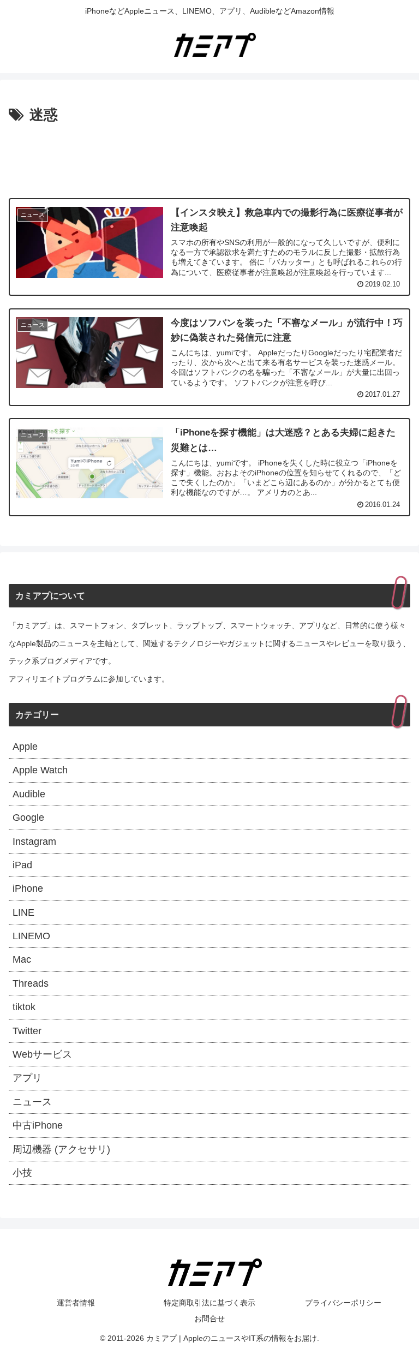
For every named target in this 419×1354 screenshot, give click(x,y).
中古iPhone (38, 1125)
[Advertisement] (209, 157)
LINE (23, 912)
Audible (29, 794)
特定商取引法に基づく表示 (209, 1302)
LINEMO (31, 935)
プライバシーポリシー (343, 1302)
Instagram (34, 841)
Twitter (27, 1030)
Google (28, 817)
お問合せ (209, 1318)
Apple (25, 746)
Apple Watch (40, 770)
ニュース (32, 1101)
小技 (22, 1172)
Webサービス (42, 1054)
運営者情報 (76, 1302)
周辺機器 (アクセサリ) (61, 1149)
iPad (22, 865)
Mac (22, 959)
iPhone (28, 888)
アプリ (27, 1077)
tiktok (24, 1006)
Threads (31, 983)
